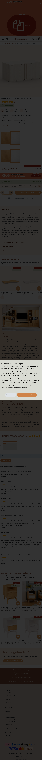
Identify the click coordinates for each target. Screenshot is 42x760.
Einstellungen (10, 395)
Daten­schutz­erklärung (7, 390)
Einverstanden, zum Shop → (27, 395)
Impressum (17, 390)
